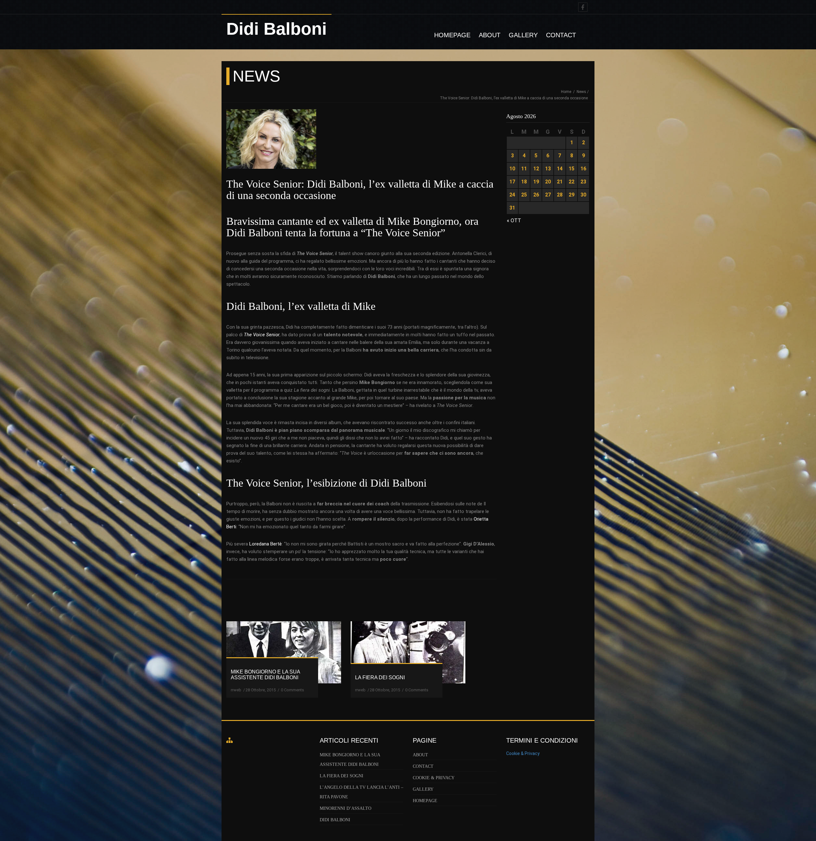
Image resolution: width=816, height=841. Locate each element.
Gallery (523, 35)
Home (566, 91)
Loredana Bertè (265, 544)
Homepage (452, 35)
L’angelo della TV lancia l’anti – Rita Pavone (361, 792)
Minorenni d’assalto (345, 808)
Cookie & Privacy (434, 777)
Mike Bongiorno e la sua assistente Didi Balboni (350, 759)
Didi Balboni (335, 819)
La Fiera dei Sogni (341, 775)
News (581, 91)
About (489, 35)
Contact (561, 35)
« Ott (514, 220)
